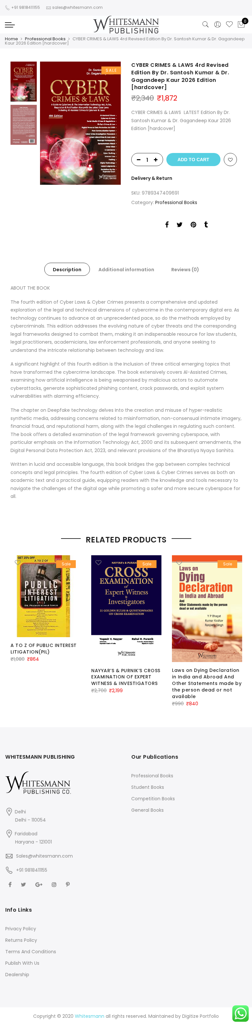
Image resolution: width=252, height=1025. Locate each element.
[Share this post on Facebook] (167, 225)
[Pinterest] (68, 884)
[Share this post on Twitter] (180, 225)
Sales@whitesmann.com (44, 856)
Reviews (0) (185, 269)
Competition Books (153, 798)
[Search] (206, 24)
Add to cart (193, 159)
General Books (147, 810)
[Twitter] (24, 884)
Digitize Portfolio (200, 1016)
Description (67, 269)
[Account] (217, 24)
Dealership (17, 974)
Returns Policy (21, 940)
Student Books (147, 787)
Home (11, 39)
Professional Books (45, 39)
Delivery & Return (151, 178)
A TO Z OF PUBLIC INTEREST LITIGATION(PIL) (43, 648)
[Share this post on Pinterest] (193, 225)
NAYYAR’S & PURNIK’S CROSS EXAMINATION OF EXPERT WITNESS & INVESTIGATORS (125, 677)
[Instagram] (55, 884)
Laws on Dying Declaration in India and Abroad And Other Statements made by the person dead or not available (207, 683)
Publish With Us (22, 963)
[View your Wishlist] (229, 24)
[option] (80, 123)
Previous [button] (56, 123)
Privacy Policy (20, 928)
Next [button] (109, 123)
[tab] (67, 269)
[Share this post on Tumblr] (206, 225)
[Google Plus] (39, 884)
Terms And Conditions (30, 951)
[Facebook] (11, 884)
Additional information (126, 269)
